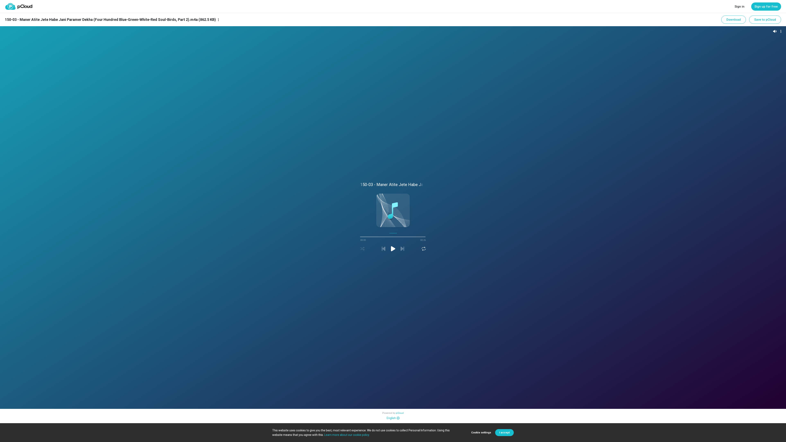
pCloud (400, 413)
